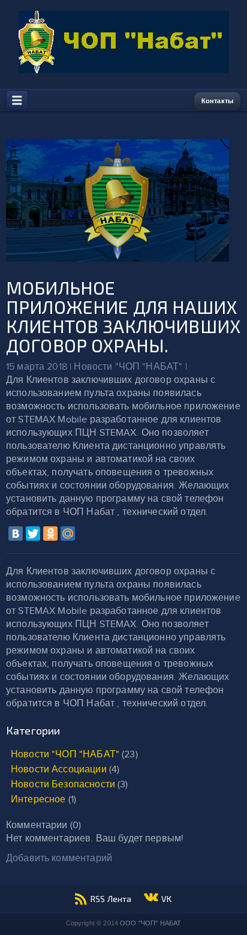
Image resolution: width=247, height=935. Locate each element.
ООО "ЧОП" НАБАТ (150, 923)
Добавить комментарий (59, 858)
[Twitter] (33, 533)
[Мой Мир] (68, 533)
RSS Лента (111, 899)
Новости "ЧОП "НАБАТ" (65, 754)
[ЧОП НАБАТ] (124, 70)
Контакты (217, 101)
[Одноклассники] (50, 533)
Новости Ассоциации (59, 769)
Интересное (38, 799)
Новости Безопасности (63, 784)
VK (166, 899)
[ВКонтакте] (15, 533)
